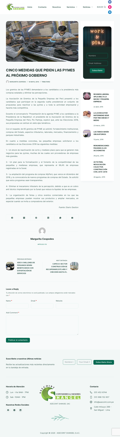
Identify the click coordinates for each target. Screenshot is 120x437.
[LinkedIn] (110, 12)
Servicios (71, 7)
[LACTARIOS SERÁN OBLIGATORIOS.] (87, 133)
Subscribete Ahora (104, 362)
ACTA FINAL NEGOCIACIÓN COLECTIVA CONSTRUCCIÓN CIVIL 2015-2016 (100, 167)
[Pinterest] (36, 218)
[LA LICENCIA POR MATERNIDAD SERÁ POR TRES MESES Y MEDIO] (87, 114)
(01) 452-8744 (100, 392)
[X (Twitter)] (24, 218)
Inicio (29, 7)
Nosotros (56, 7)
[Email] (72, 218)
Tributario (46, 82)
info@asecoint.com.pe (104, 402)
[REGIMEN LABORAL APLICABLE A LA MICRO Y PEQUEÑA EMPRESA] (87, 96)
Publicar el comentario (18, 340)
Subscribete (97, 70)
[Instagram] (110, 7)
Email (34, 301)
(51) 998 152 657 (101, 397)
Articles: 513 (42, 244)
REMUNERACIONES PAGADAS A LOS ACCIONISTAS (101, 148)
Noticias (86, 7)
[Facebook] (110, 2)
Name (9, 301)
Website (59, 301)
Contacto (42, 7)
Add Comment (12, 313)
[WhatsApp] (60, 218)
